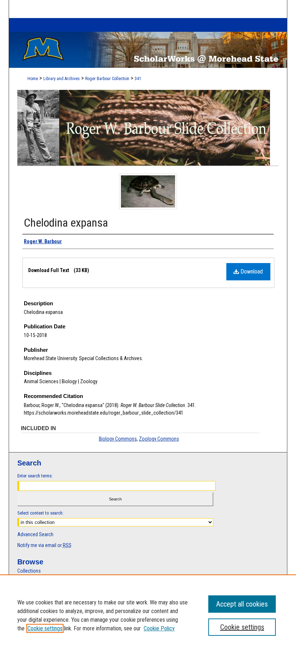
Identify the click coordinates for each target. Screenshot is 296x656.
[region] (148, 615)
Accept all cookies (242, 604)
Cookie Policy (159, 628)
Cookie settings (44, 628)
